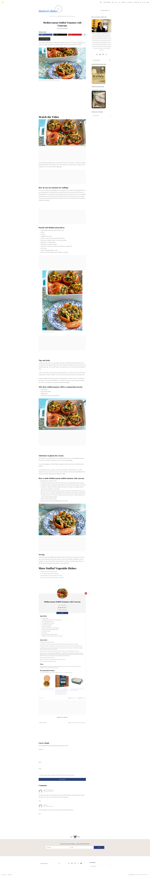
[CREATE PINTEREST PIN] (86, 593)
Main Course (59, 28)
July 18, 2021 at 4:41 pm (48, 791)
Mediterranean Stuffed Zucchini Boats (49, 571)
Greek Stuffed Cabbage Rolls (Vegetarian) (50, 573)
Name (40, 762)
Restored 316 (145, 874)
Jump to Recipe (45, 38)
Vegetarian (65, 28)
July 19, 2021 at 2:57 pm (48, 806)
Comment (41, 749)
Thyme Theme (139, 874)
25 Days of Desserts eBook (97, 89)
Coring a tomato (42, 190)
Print (62, 612)
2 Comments (65, 717)
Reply (40, 800)
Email (40, 768)
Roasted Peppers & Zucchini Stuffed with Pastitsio (51, 575)
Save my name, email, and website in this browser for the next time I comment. (57, 775)
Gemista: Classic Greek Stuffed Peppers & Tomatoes (52, 577)
